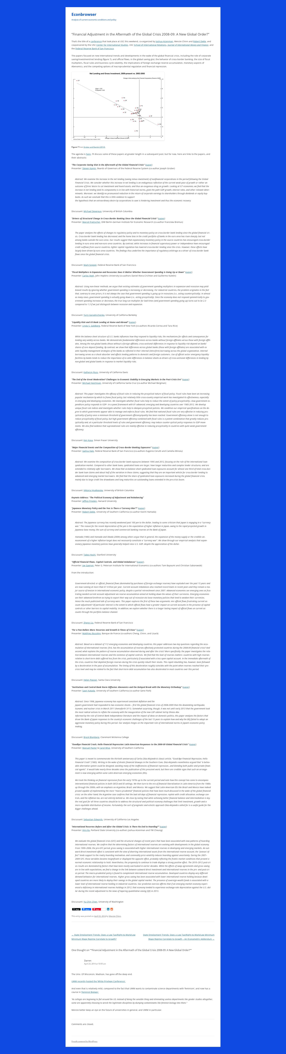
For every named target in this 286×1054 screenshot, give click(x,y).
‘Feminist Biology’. (90, 992)
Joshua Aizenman (164, 41)
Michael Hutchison (91, 383)
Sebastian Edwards (93, 819)
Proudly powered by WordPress (84, 1041)
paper (149, 164)
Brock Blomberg (91, 737)
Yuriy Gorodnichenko (94, 315)
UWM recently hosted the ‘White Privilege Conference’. (99, 981)
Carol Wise (105, 747)
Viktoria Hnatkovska (93, 490)
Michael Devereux (92, 211)
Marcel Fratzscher (91, 222)
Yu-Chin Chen (90, 901)
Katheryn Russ (91, 372)
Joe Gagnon (88, 565)
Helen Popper (90, 680)
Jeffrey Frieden (89, 501)
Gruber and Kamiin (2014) (94, 147)
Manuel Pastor (89, 747)
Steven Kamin (89, 168)
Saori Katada (88, 690)
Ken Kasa (88, 440)
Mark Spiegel (90, 265)
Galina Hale (88, 451)
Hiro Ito (86, 830)
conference (96, 41)
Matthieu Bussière (91, 633)
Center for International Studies (112, 45)
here (88, 154)
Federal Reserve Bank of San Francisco (94, 48)
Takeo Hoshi (90, 554)
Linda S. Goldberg (91, 325)
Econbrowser (84, 14)
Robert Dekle (199, 41)
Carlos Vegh (88, 275)
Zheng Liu (88, 622)
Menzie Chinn (115, 916)
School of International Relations (150, 45)
